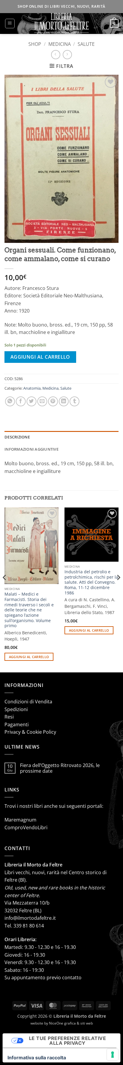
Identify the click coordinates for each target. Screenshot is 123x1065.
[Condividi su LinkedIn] (64, 401)
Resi (9, 716)
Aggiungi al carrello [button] (29, 657)
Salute (86, 44)
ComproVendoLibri (25, 827)
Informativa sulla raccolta (36, 1058)
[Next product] (55, 54)
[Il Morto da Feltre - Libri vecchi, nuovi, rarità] (61, 23)
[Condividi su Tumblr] (74, 401)
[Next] (118, 589)
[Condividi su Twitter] (31, 401)
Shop (34, 44)
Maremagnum (20, 819)
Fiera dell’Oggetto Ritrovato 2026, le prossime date (60, 768)
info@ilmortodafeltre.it (30, 918)
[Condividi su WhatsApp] (10, 401)
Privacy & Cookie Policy (30, 732)
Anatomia (32, 388)
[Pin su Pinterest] (53, 401)
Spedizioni (16, 709)
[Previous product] (67, 54)
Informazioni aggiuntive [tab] (31, 449)
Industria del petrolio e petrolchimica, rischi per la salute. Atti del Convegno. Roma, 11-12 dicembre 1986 (91, 582)
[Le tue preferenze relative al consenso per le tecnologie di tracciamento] (112, 1054)
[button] (10, 23)
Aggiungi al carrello (40, 357)
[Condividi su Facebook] (21, 401)
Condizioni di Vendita (28, 701)
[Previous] (4, 589)
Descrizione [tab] (17, 437)
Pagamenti (16, 724)
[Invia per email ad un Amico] (42, 401)
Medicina (59, 44)
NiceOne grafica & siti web (71, 1023)
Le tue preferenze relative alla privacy (67, 1040)
